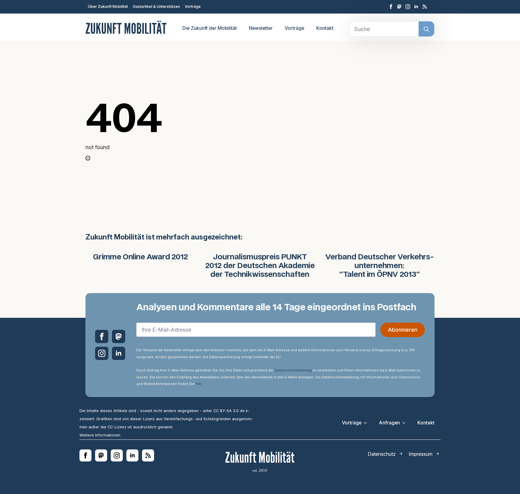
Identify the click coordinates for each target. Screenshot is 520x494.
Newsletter (261, 28)
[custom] (399, 6)
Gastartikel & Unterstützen (156, 6)
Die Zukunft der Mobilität (209, 28)
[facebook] (390, 6)
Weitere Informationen (99, 435)
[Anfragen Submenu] (405, 422)
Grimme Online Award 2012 (140, 257)
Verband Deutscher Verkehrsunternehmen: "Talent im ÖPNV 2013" (379, 266)
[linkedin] (416, 6)
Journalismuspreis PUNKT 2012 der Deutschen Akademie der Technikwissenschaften (260, 266)
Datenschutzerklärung (292, 370)
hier (199, 384)
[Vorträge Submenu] (367, 422)
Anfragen (389, 423)
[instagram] (407, 6)
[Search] (426, 29)
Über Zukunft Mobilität (108, 6)
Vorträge (193, 6)
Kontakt (324, 28)
